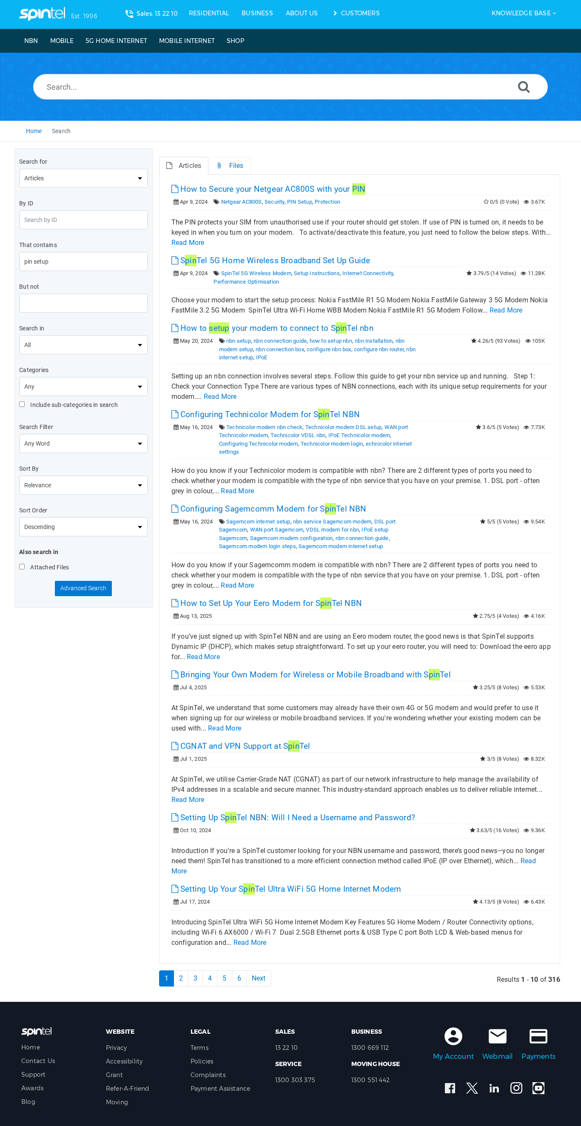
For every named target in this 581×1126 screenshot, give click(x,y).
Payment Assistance (221, 1088)
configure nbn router (379, 349)
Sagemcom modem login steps (257, 546)
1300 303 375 (295, 1080)
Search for (33, 161)
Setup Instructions (317, 273)
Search (61, 131)
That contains (38, 245)
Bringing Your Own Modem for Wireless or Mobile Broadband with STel (314, 675)
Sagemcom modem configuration (291, 538)
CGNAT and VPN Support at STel (244, 746)
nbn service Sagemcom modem (332, 521)
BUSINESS (257, 13)
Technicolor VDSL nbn (298, 435)
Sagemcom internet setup (258, 521)
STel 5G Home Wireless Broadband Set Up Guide (274, 260)
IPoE (262, 357)
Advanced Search (83, 588)
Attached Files (49, 567)
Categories (33, 370)
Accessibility (124, 1061)
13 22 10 (286, 1048)
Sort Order (33, 510)
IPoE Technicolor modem (359, 435)
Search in (31, 328)
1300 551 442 (370, 1080)
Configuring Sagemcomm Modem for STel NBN (272, 509)
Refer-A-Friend (128, 1088)
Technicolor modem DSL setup (343, 427)
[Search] (524, 87)
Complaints (208, 1075)
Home (34, 131)
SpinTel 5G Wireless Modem (256, 273)
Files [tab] (236, 166)
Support (33, 1074)
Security (275, 202)
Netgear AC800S (241, 202)
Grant (114, 1075)
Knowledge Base (521, 13)
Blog (28, 1102)
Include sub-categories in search (73, 404)
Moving (117, 1102)
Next (259, 978)
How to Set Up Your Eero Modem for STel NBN (270, 603)
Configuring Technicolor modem (258, 444)
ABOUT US (302, 13)
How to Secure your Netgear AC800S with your (272, 189)
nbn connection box (280, 349)
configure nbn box (329, 349)
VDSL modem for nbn (332, 529)
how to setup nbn (331, 341)
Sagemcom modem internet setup (341, 546)
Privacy (116, 1048)
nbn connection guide (280, 341)
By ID (26, 203)
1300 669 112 (370, 1048)
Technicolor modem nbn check (264, 427)
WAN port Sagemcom (276, 529)
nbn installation (374, 341)
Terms (199, 1048)
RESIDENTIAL (209, 13)
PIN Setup (299, 202)
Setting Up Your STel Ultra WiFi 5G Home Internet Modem (290, 889)
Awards (32, 1088)
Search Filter (36, 427)
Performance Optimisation (246, 282)
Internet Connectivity (367, 273)
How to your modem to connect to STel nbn (275, 328)
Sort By (29, 468)
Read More (188, 243)
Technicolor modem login (332, 444)
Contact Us (38, 1061)
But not (29, 286)
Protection (327, 202)
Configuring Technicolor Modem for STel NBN (269, 414)
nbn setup (238, 341)
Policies (202, 1061)
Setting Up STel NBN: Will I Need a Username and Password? (296, 817)
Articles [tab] (190, 166)
